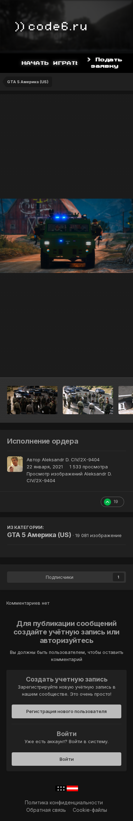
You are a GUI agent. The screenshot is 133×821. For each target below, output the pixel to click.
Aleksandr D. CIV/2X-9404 (71, 459)
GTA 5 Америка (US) (39, 534)
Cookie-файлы (90, 810)
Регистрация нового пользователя (66, 711)
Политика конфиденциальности (64, 802)
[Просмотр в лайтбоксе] (66, 236)
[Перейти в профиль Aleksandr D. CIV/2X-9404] (15, 464)
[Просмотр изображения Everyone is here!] (32, 400)
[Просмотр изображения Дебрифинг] (88, 400)
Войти (67, 759)
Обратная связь (46, 810)
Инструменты (101, 364)
